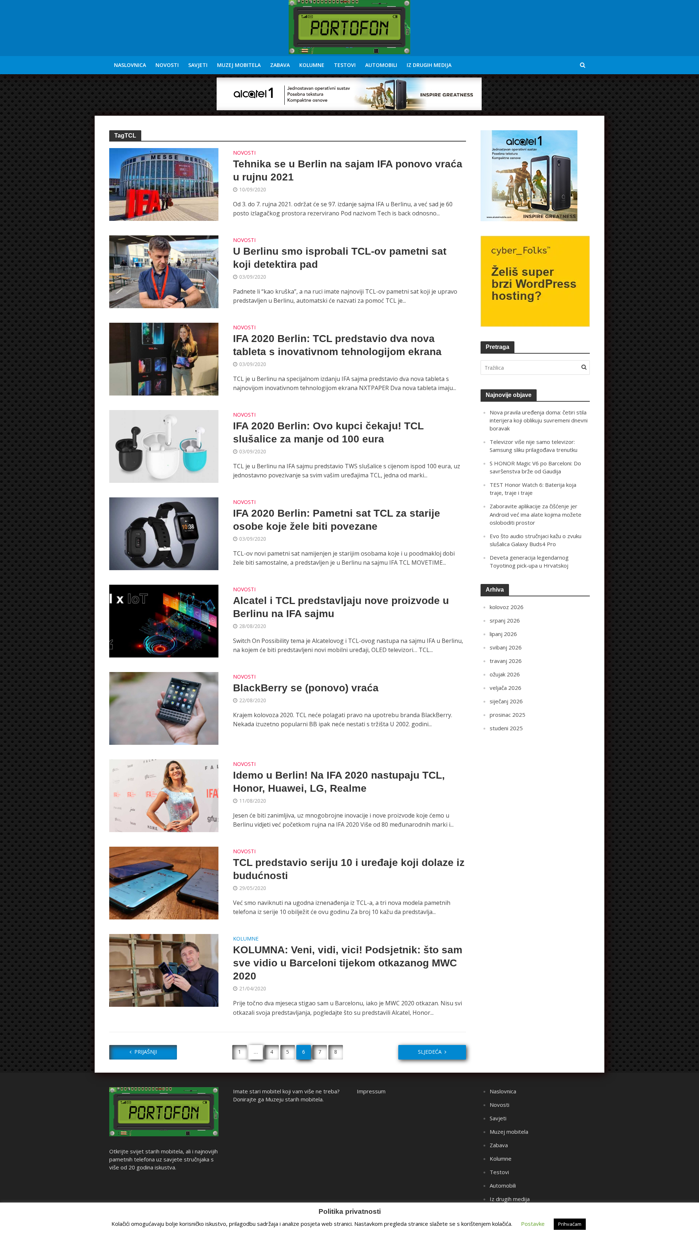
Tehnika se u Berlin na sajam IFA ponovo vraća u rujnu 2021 (347, 170)
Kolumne (311, 64)
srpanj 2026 (505, 620)
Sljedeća (430, 1051)
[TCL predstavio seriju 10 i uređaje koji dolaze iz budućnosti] (163, 882)
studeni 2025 (506, 728)
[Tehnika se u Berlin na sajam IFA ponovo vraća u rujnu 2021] (163, 184)
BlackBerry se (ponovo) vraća (306, 687)
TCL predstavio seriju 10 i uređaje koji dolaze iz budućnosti (349, 869)
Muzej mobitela (239, 64)
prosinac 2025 (507, 714)
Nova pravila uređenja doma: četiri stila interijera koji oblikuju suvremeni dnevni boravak (539, 420)
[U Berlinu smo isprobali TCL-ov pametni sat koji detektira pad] (163, 271)
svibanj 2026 (506, 647)
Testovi (345, 64)
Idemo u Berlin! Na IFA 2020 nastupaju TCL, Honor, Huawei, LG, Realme (339, 782)
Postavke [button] (533, 1223)
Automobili (381, 64)
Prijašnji (145, 1051)
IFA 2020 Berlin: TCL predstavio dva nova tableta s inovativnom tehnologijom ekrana (337, 345)
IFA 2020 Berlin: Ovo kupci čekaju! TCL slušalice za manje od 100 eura (328, 432)
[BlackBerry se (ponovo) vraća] (163, 708)
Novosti (167, 64)
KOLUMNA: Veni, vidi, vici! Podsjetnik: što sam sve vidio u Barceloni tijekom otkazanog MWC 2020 (347, 963)
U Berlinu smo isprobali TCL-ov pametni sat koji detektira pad (339, 258)
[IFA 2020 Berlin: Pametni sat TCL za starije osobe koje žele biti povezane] (163, 533)
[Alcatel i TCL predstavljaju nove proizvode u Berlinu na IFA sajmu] (163, 620)
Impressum (371, 1091)
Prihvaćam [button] (569, 1224)
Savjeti (198, 64)
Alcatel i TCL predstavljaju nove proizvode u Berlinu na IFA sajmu (341, 607)
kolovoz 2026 (507, 607)
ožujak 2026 (505, 674)
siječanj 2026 (506, 701)
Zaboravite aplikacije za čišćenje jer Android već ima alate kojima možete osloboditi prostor (535, 514)
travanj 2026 (506, 660)
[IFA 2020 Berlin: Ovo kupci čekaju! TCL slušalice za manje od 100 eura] (163, 446)
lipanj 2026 (503, 633)
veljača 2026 (505, 687)
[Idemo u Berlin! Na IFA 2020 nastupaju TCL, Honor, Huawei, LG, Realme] (163, 795)
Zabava (280, 64)
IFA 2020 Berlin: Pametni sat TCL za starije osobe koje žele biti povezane (336, 520)
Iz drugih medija (429, 64)
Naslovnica (130, 64)
